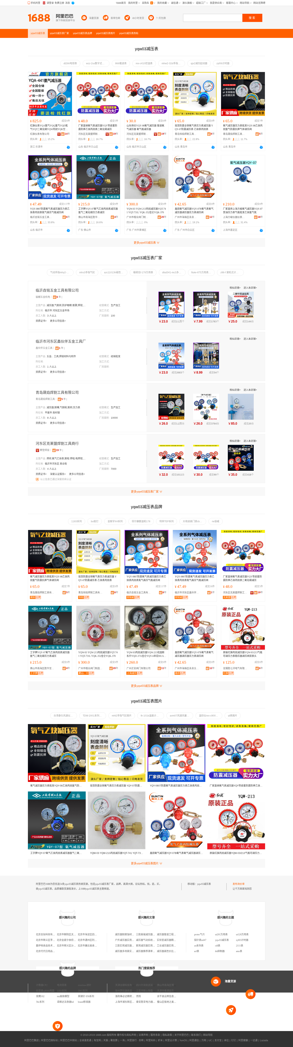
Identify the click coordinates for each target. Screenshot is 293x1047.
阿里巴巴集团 (31, 1040)
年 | (59, 297)
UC (210, 1040)
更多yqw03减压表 (145, 242)
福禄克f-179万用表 (143, 272)
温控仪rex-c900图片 (209, 715)
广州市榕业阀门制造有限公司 (137, 217)
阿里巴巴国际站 (49, 1040)
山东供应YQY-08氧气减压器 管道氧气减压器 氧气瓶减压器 (145, 127)
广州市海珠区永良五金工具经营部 (186, 217)
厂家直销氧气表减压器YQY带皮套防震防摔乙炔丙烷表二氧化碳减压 (97, 127)
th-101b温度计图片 (151, 715)
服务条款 (155, 1035)
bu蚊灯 (94, 521)
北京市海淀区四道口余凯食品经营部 (97, 934)
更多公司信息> (58, 321)
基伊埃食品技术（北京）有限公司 (54, 945)
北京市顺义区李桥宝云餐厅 (50, 940)
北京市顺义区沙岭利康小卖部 (72, 945)
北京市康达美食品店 (88, 945)
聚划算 (114, 1040)
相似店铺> (235, 287)
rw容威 (215, 521)
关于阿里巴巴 (181, 1035)
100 (113, 315)
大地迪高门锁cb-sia (193, 521)
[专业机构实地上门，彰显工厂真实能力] (38, 479)
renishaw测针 (84, 985)
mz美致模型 (63, 996)
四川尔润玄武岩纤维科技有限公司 (154, 985)
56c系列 (40, 1002)
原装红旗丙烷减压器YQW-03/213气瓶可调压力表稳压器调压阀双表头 (242, 654)
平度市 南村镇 (52, 412)
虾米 (160, 1040)
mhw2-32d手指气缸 (172, 63)
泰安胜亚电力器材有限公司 (150, 1002)
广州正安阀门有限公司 (138, 668)
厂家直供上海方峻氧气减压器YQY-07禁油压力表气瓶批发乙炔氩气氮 (243, 210)
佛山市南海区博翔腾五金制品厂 (174, 985)
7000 (113, 469)
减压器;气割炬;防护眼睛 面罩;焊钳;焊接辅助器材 (67, 305)
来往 (226, 1040)
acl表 (196, 951)
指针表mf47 (200, 940)
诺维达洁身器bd (65, 1002)
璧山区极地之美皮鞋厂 (169, 1002)
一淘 (122, 1040)
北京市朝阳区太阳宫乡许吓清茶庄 (75, 934)
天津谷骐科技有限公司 (127, 985)
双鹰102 (40, 996)
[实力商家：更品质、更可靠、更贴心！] (37, 450)
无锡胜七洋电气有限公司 (236, 668)
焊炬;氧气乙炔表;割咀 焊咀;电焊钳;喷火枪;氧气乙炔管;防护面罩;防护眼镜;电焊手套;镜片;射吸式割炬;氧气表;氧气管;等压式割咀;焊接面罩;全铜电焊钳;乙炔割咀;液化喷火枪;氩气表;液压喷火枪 (67, 458)
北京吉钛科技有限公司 (48, 934)
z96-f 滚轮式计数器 (230, 272)
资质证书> (41, 321)
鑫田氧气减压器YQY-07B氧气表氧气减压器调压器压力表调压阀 (194, 210)
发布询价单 (239, 884)
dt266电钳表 (70, 63)
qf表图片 (232, 715)
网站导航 (208, 1035)
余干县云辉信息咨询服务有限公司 (175, 996)
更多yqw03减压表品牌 (145, 685)
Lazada (264, 1040)
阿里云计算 (171, 1040)
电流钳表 (62, 985)
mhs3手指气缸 (87, 272)
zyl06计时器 (222, 63)
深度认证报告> (58, 474)
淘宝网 (97, 1040)
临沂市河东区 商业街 (56, 463)
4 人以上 (51, 469)
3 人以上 (51, 315)
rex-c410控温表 (144, 63)
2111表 (239, 945)
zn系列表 (199, 945)
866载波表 (121, 63)
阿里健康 (243, 1040)
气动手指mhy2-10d (60, 272)
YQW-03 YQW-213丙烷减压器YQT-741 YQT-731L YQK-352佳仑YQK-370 (146, 210)
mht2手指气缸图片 (122, 715)
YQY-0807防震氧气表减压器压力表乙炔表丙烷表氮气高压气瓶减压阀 (50, 210)
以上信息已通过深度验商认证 (55, 479)
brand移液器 (84, 1002)
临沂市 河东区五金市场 (57, 310)
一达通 (254, 1040)
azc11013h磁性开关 (115, 272)
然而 (138, 996)
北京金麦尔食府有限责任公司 (72, 940)
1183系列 (76, 521)
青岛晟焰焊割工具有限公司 (234, 134)
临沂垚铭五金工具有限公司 (41, 217)
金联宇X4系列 (115, 521)
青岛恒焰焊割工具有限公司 (186, 134)
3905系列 (83, 990)
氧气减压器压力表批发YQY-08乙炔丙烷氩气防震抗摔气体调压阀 (243, 127)
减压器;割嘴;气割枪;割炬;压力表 (63, 407)
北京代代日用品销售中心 (49, 951)
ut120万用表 (242, 934)
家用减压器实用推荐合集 (149, 945)
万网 (203, 1040)
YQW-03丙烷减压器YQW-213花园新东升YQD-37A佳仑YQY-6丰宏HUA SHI (146, 654)
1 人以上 (51, 366)
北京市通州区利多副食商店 (92, 940)
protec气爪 (199, 934)
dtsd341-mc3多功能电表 (174, 272)
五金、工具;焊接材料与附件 (61, 356)
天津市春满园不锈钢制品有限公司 (175, 990)
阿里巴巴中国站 (68, 1040)
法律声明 (143, 1035)
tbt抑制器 (220, 951)
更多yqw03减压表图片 (145, 863)
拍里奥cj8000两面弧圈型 (49, 990)
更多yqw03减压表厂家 (145, 491)
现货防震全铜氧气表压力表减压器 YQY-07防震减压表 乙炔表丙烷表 (194, 127)
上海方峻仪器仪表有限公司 (234, 217)
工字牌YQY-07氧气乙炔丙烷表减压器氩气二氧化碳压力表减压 (98, 210)
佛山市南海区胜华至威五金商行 (89, 217)
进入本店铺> (250, 287)
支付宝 (218, 1040)
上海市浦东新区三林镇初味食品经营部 (135, 1002)
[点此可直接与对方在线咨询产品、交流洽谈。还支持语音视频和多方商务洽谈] (68, 147)
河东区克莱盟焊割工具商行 (89, 134)
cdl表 (217, 945)
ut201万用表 (221, 934)
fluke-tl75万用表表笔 (202, 272)
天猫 (105, 1040)
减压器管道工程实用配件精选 (172, 934)
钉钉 (233, 1040)
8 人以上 (51, 417)
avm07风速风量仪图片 (181, 715)
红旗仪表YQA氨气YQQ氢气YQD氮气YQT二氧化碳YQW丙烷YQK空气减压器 (49, 127)
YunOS (183, 1040)
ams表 (239, 951)
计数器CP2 (41, 985)
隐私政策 (167, 1035)
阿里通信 (194, 1040)
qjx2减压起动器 (199, 63)
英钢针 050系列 (86, 996)
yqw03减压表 (204, 884)
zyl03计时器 (242, 940)
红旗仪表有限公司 (39, 134)
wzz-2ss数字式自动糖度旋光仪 (97, 63)
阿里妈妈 (150, 1040)
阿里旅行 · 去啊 (135, 1040)
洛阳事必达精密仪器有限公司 (130, 996)
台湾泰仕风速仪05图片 (65, 715)
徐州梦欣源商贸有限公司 (128, 990)
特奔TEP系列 (166, 521)
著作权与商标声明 (126, 1035)
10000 (114, 417)
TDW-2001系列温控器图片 (94, 715)
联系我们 (196, 1035)
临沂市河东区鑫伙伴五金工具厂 (61, 341)
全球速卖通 (85, 1040)
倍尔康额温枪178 (141, 521)
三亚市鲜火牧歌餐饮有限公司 (151, 990)
